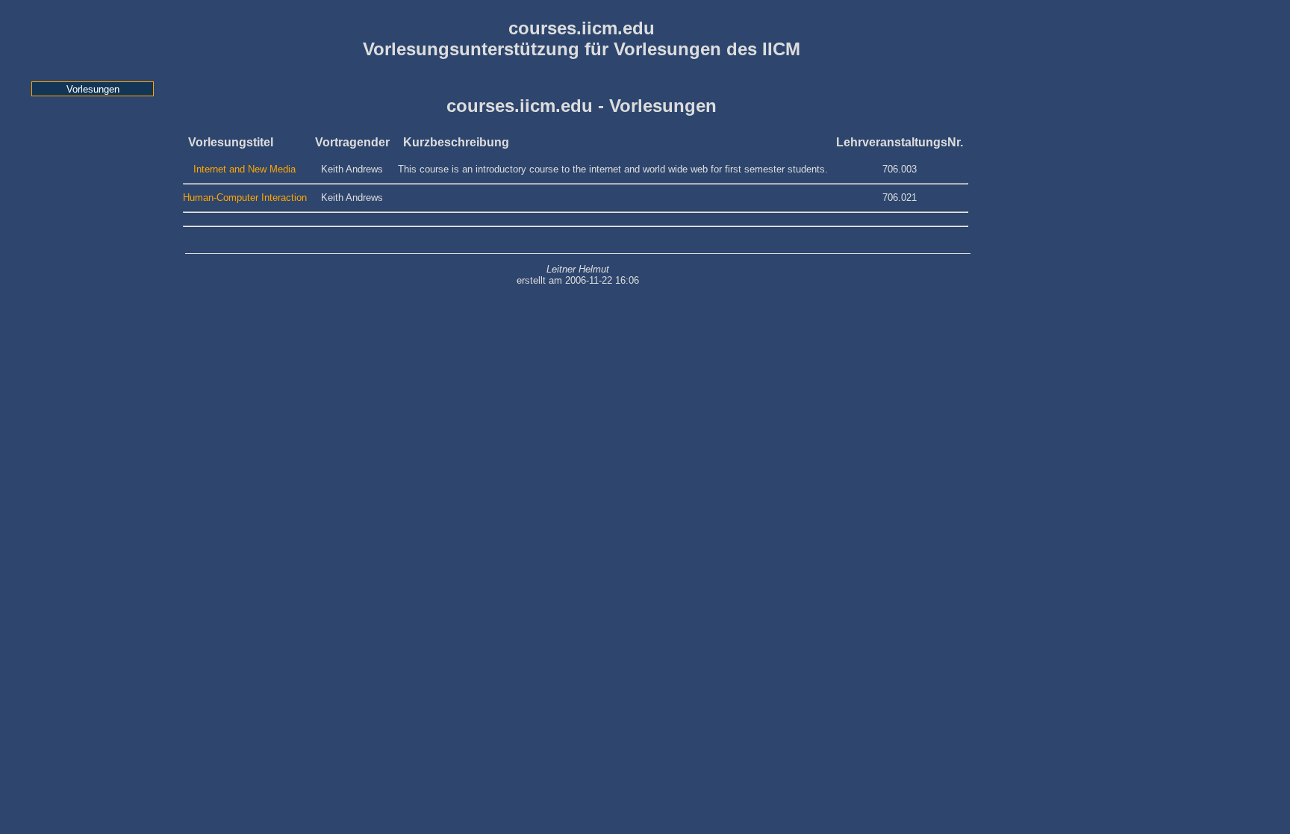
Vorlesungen (92, 89)
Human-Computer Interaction (245, 197)
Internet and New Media (244, 169)
